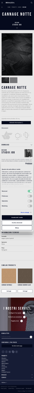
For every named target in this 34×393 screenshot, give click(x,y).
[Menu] (1, 2)
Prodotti (14, 7)
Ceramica (4, 367)
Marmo (4, 361)
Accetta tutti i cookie (17, 217)
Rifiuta (17, 228)
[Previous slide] (4, 55)
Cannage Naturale (7, 285)
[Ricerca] (31, 2)
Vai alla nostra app (17, 345)
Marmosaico (5, 363)
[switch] (30, 196)
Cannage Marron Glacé (24, 285)
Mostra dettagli (25, 212)
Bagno (3, 370)
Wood (19, 7)
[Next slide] (30, 55)
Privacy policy (4, 388)
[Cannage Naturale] (9, 276)
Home (9, 7)
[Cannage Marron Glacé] (25, 276)
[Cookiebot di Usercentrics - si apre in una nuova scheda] (25, 164)
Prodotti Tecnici (6, 372)
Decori (24, 7)
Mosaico (4, 358)
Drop (24, 391)
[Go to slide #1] (5, 80)
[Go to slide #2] (13, 80)
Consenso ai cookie (20, 388)
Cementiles (5, 360)
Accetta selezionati (17, 222)
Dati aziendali (28, 388)
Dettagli (9, 291)
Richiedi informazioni (16, 122)
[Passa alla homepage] (11, 2)
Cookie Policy (11, 388)
